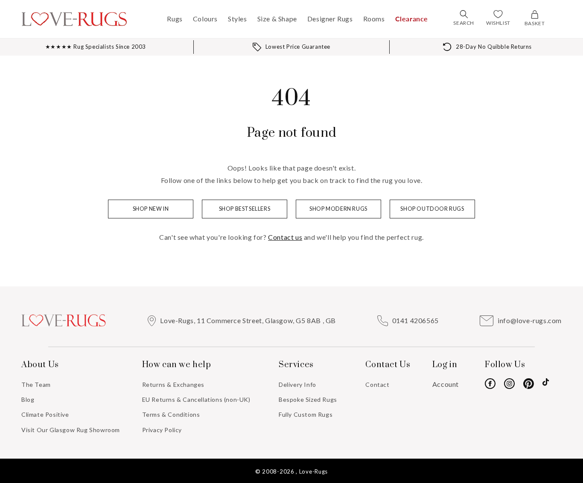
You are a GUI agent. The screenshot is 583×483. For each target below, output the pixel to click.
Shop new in (151, 209)
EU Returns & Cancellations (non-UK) (196, 399)
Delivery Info (297, 384)
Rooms (374, 19)
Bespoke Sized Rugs (308, 399)
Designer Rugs (330, 19)
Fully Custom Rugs (305, 414)
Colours (205, 19)
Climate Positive (45, 414)
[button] (464, 14)
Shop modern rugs (338, 209)
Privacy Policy (162, 429)
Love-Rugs (313, 471)
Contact (377, 384)
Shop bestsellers (245, 209)
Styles (237, 19)
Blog (27, 399)
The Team (36, 384)
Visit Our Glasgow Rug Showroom (70, 429)
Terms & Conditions (171, 414)
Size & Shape (277, 19)
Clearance (411, 19)
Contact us (285, 237)
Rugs (174, 19)
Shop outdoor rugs (432, 209)
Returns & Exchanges (173, 384)
